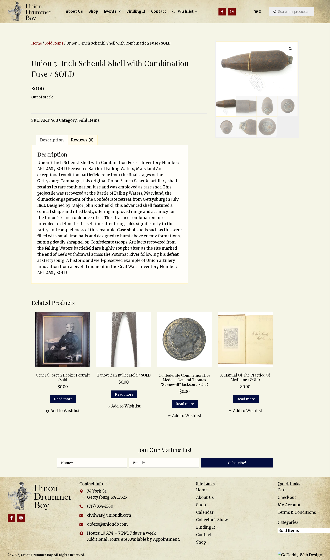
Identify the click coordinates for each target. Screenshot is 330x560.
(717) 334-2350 (100, 506)
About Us (205, 497)
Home (36, 43)
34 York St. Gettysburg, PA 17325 (107, 494)
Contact (203, 534)
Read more (63, 399)
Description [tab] (52, 140)
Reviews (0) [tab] (82, 140)
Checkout (287, 497)
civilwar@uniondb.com (109, 515)
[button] (222, 11)
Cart (282, 490)
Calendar (205, 512)
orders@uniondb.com (107, 524)
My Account (289, 504)
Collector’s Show (212, 519)
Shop (201, 504)
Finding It (205, 527)
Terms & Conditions (297, 512)
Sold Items (54, 43)
